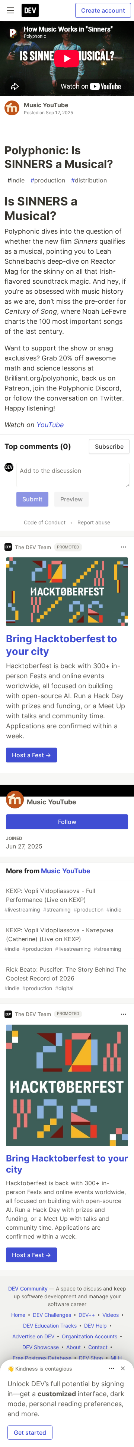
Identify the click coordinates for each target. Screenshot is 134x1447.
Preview (71, 499)
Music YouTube (46, 105)
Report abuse (93, 522)
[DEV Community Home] (30, 10)
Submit (32, 499)
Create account (103, 10)
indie (16, 180)
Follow (67, 821)
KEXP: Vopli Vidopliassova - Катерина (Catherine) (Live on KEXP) (62, 939)
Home (18, 1315)
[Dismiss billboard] (123, 1368)
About (73, 1347)
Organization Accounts (89, 1336)
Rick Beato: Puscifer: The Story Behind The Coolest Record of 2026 (65, 978)
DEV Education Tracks (50, 1325)
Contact (98, 1347)
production (48, 180)
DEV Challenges (52, 1315)
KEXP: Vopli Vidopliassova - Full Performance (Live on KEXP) (62, 900)
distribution (89, 180)
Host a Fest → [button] (31, 755)
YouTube (50, 425)
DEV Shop (91, 1358)
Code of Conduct (45, 522)
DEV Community (28, 1288)
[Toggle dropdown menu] (124, 547)
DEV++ (87, 1315)
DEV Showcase (40, 1347)
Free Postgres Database (42, 1358)
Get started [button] (30, 1432)
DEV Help (95, 1325)
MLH (116, 1358)
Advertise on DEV (33, 1336)
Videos (110, 1315)
